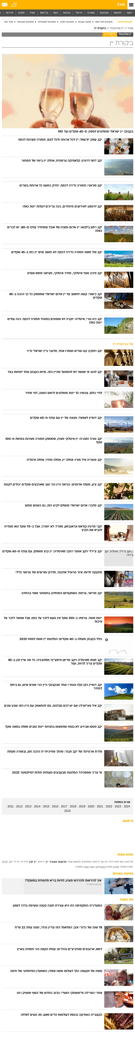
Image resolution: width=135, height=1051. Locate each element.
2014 (37, 806)
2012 (19, 806)
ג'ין (106, 862)
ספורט (91, 13)
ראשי (130, 13)
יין (47, 862)
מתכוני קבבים (84, 22)
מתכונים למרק (67, 22)
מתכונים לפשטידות (47, 22)
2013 (28, 806)
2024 (127, 806)
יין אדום (41, 862)
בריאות (44, 13)
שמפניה (79, 867)
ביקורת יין (100, 28)
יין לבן (33, 862)
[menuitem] (117, 13)
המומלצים (87, 862)
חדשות (117, 13)
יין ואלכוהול (116, 28)
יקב (10, 862)
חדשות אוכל (74, 862)
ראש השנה (89, 867)
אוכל (121, 5)
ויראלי (78, 13)
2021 (100, 806)
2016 (55, 806)
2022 (109, 806)
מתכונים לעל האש (103, 22)
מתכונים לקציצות (25, 22)
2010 (67, 810)
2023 (118, 806)
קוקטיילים (101, 867)
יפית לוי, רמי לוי (21, 862)
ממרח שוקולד (126, 867)
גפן (102, 862)
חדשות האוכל (58, 862)
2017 (64, 806)
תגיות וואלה (125, 854)
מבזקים (104, 13)
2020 (91, 806)
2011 (11, 806)
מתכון (116, 867)
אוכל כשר (8, 22)
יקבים (5, 862)
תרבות (66, 13)
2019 (82, 806)
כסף (55, 13)
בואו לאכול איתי (116, 862)
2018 (73, 806)
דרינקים (96, 862)
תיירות (9, 13)
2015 (46, 806)
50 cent (129, 862)
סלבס (21, 13)
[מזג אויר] (14, 4)
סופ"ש (109, 867)
